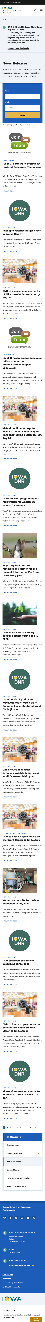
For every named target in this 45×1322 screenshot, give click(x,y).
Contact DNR (8, 1274)
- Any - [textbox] (11, 108)
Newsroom (17, 20)
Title (7, 91)
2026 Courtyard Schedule (18, 48)
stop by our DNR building (26, 38)
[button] (36, 1319)
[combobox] (22, 108)
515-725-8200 (14, 1253)
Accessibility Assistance (13, 1283)
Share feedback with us (19, 1265)
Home (7, 20)
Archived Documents (11, 1287)
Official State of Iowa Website (12, 2)
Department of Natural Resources (12, 12)
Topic (7, 102)
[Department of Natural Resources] (8, 8)
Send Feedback (9, 1310)
